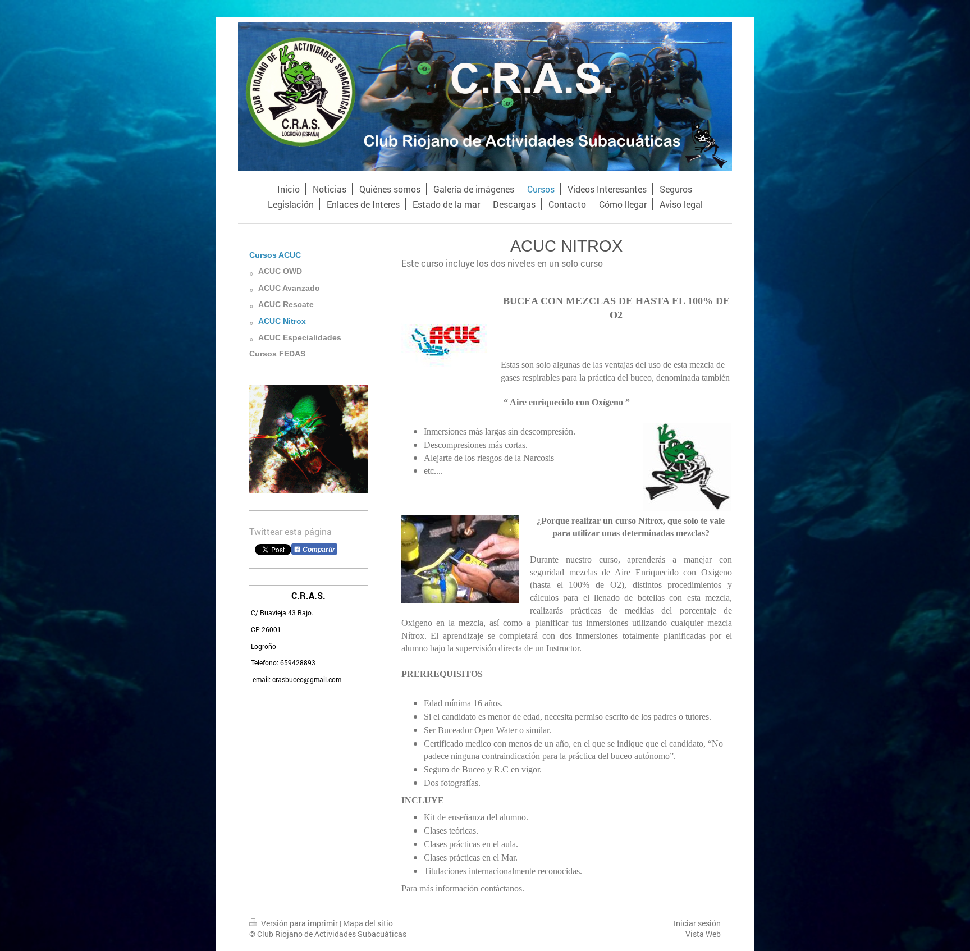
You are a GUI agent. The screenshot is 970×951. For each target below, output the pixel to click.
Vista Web (703, 934)
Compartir (318, 550)
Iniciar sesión (697, 923)
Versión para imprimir (299, 923)
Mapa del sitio (368, 923)
